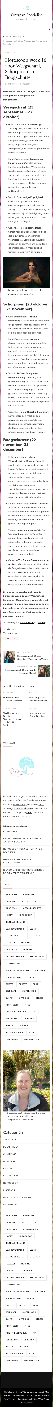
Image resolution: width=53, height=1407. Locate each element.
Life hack (35, 936)
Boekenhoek (10, 1147)
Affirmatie (10, 1139)
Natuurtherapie (15, 956)
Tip (34, 1012)
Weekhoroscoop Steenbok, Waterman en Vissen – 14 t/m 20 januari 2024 (12, 719)
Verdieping (12, 1019)
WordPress (43, 1399)
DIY (36, 901)
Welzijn (23, 1025)
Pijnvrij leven (13, 977)
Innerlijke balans (15, 922)
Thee (27, 1005)
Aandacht (11, 894)
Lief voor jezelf (15, 936)
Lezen (33, 929)
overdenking (13, 963)
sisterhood (29, 991)
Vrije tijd (29, 1019)
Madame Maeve (22, 808)
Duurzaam (11, 908)
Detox (25, 901)
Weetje (10, 1025)
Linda (29, 812)
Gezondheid (10, 1175)
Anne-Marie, (19, 804)
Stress (39, 998)
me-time (25, 943)
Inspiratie (9, 1190)
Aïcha (41, 804)
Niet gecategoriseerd (17, 1197)
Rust (35, 984)
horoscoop (11, 52)
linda (12, 84)
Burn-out (28, 894)
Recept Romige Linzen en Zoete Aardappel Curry (22, 840)
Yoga (31, 1032)
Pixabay (42, 622)
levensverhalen (15, 929)
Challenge (9, 1154)
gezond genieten (32, 908)
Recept (23, 984)
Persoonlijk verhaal (17, 970)
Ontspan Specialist (26, 15)
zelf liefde (12, 1039)
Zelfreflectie (31, 1039)
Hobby (9, 915)
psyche (30, 977)
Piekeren (40, 970)
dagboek (11, 901)
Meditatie (11, 949)
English (8, 1168)
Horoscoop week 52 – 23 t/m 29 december (22, 851)
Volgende (8, 633)
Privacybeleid (26, 1402)
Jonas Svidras (27, 622)
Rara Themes (10, 1399)
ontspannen (37, 956)
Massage (10, 943)
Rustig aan (10, 831)
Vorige (10, 629)
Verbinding (10, 1204)
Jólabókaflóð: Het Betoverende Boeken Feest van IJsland (23, 872)
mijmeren (27, 949)
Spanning (24, 998)
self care (11, 991)
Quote (9, 984)
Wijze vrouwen (14, 1032)
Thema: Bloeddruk (16, 1012)
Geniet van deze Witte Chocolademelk (17, 861)
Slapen (9, 998)
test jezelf (12, 1005)
